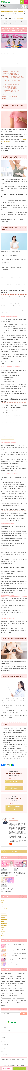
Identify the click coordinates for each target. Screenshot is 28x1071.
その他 (2, 935)
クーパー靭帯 (12, 983)
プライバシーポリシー (21, 1059)
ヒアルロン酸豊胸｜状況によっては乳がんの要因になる (14, 81)
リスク (2, 911)
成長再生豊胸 (5, 23)
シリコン (16, 21)
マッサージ (13, 990)
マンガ (2, 933)
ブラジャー (3, 913)
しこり (4, 21)
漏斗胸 (19, 978)
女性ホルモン (19, 986)
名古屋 (25, 1002)
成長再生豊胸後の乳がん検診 (11, 91)
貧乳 (2, 903)
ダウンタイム (4, 907)
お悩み (2, 929)
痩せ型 (24, 978)
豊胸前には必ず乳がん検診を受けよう (11, 96)
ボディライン (5, 973)
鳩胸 (22, 988)
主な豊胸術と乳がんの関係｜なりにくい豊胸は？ (13, 76)
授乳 (7, 983)
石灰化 (12, 976)
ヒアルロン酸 (10, 21)
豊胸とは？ (3, 1051)
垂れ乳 (2, 901)
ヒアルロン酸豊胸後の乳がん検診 (12, 83)
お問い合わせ (12, 1059)
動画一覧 (3, 1048)
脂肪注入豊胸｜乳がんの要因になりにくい (12, 86)
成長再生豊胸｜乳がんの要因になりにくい (12, 90)
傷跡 (3, 983)
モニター (4, 990)
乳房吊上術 (15, 995)
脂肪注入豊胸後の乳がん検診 (11, 87)
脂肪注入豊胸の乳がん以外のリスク (12, 88)
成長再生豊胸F (14, 781)
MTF (15, 1002)
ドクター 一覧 (4, 1034)
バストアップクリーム (6, 998)
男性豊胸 (20, 1002)
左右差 (3, 976)
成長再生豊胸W (14, 788)
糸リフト (24, 1000)
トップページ (4, 1027)
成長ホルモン (5, 986)
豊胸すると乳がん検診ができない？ (10, 73)
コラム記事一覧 (4, 1044)
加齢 (18, 973)
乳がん (21, 21)
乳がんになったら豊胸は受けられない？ (11, 95)
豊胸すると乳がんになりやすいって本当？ (11, 71)
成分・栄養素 (4, 909)
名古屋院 (3, 1037)
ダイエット (17, 993)
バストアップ (4, 915)
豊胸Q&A (3, 931)
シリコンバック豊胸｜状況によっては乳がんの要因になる (15, 77)
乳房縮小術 (9, 995)
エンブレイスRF (5, 1000)
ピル (7, 981)
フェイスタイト (13, 1000)
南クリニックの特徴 (5, 1031)
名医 (7, 1005)
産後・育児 (22, 973)
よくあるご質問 (4, 1059)
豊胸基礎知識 (19, 18)
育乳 (14, 986)
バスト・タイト (10, 993)
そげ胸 (3, 995)
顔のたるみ (4, 1002)
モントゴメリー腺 (20, 998)
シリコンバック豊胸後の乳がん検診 (12, 78)
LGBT (14, 973)
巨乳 (19, 1000)
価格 (8, 990)
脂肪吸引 (10, 988)
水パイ (22, 993)
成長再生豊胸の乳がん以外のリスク (12, 92)
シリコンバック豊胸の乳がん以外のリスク (13, 80)
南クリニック (5, 2)
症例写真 (3, 1041)
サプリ (23, 981)
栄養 (14, 998)
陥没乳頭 (23, 983)
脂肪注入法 (12, 23)
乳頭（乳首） (16, 988)
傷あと (11, 981)
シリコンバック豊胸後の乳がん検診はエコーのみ (13, 74)
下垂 (16, 978)
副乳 (10, 986)
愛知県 (3, 1005)
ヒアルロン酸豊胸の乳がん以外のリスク (13, 84)
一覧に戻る (14, 851)
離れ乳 (2, 921)
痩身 (10, 973)
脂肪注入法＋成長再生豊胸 (14, 808)
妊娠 (2, 905)
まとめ (4, 98)
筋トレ (3, 993)
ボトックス (10, 1002)
